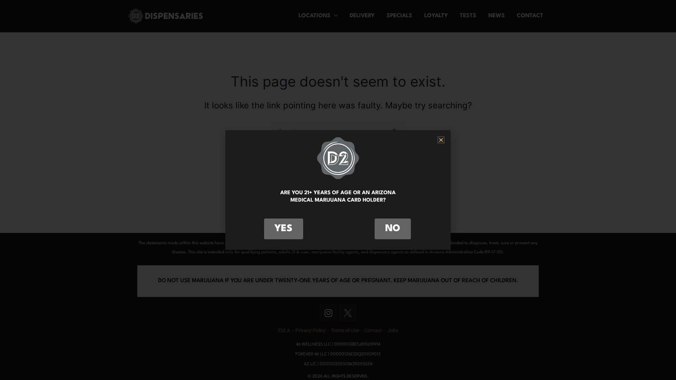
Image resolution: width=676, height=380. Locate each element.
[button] (441, 139)
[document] (338, 190)
